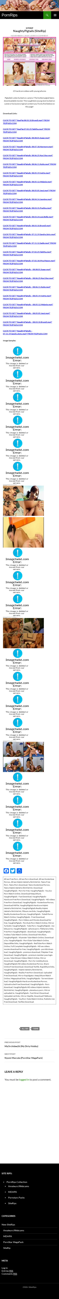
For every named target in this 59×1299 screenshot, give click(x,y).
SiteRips (12, 1203)
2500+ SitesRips (29, 1287)
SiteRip (29, 28)
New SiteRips (8, 1224)
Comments (9, 1273)
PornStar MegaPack (13, 1242)
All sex (25, 1029)
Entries (7, 1270)
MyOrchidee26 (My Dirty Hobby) (21, 1044)
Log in (5, 1268)
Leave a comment (39, 35)
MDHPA (12, 1191)
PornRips (10, 15)
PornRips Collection (17, 1182)
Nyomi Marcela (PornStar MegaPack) (24, 1056)
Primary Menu (55, 15)
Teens (35, 1029)
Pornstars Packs (16, 1197)
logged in (24, 1079)
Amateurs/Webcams (18, 1186)
